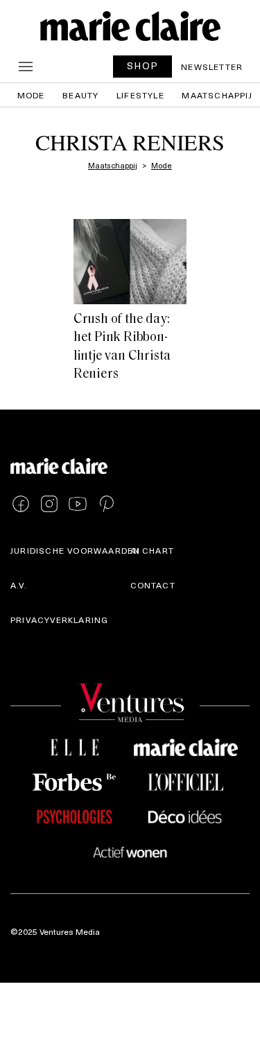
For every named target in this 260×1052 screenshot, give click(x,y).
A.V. (18, 585)
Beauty (80, 95)
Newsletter (212, 66)
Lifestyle (140, 95)
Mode (31, 95)
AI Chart (152, 550)
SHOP (143, 65)
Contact (152, 585)
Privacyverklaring (59, 619)
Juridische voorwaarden (75, 550)
